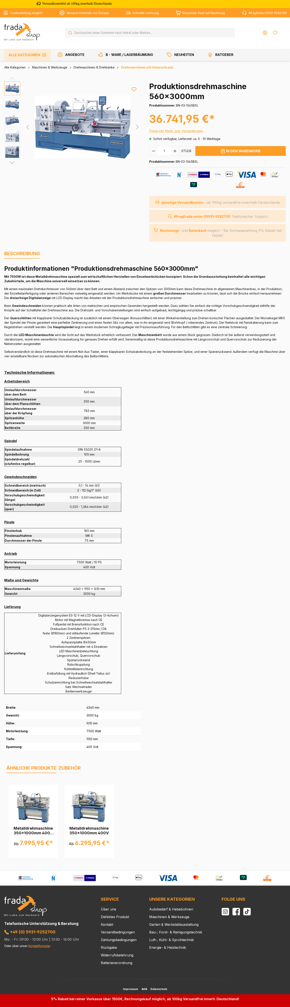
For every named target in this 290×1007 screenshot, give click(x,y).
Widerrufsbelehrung (117, 955)
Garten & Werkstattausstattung (173, 924)
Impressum (130, 989)
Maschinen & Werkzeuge (169, 917)
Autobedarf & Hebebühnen (171, 909)
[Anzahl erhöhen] (175, 151)
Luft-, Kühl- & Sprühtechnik (171, 940)
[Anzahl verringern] (153, 151)
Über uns (108, 909)
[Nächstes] (137, 127)
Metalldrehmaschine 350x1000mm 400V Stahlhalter (33, 830)
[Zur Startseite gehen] (22, 31)
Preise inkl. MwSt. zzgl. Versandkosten (176, 131)
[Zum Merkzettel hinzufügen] (134, 89)
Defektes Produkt (115, 917)
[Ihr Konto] (265, 32)
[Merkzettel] (275, 32)
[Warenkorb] (283, 31)
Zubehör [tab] (70, 768)
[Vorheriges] (27, 127)
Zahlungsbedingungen (119, 940)
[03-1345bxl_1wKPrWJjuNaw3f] (82, 127)
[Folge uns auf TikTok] (247, 911)
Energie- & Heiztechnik (167, 947)
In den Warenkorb (243, 151)
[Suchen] (70, 33)
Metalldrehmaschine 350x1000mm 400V (89, 830)
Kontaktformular (39, 946)
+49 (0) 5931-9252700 (32, 931)
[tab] (22, 254)
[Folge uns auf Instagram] (225, 911)
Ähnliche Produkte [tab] (31, 768)
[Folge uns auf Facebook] (236, 911)
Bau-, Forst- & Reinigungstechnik (175, 932)
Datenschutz (159, 989)
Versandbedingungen (118, 932)
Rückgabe (109, 947)
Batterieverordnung (116, 963)
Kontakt (107, 924)
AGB (144, 989)
